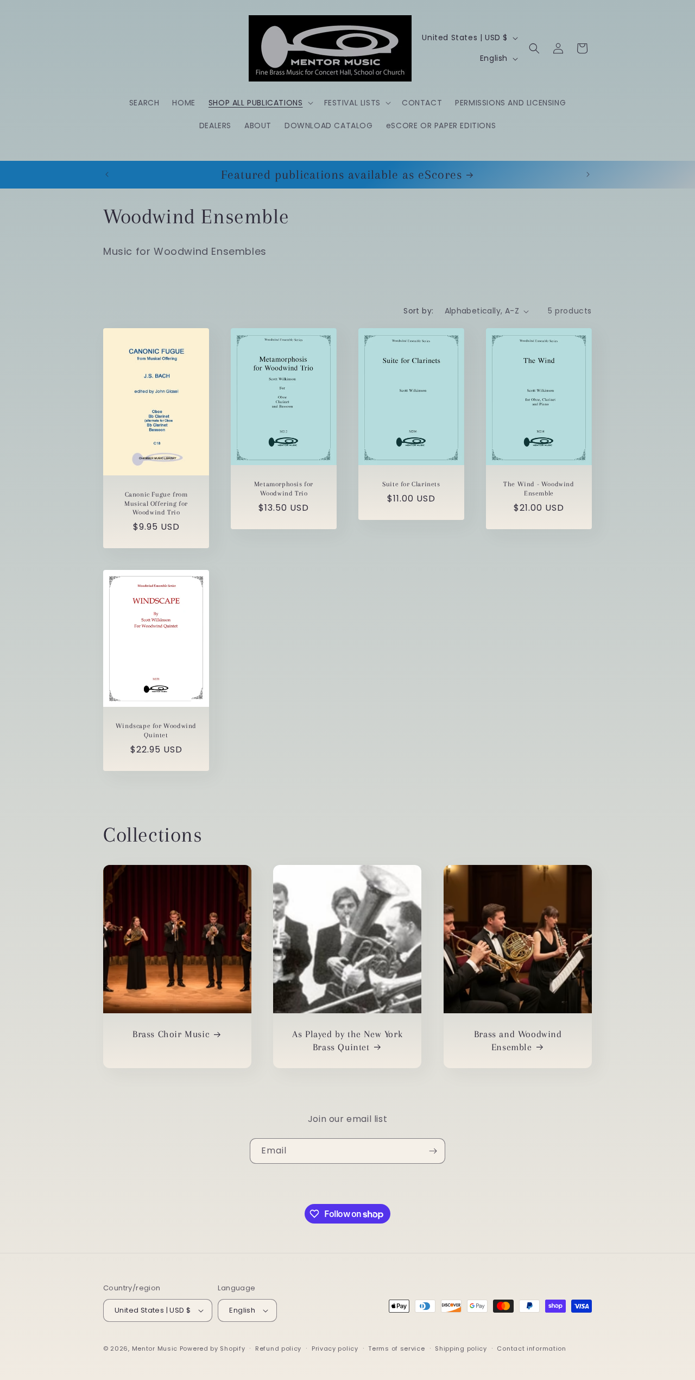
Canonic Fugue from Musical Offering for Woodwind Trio (156, 504)
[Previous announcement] (107, 174)
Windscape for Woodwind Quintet (156, 730)
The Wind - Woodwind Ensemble (538, 488)
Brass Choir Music (171, 1034)
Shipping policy (461, 1348)
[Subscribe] (433, 1151)
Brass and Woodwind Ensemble (517, 1040)
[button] (260, 102)
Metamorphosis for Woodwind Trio (283, 488)
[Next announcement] (588, 174)
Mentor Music (155, 1348)
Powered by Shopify (212, 1348)
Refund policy (278, 1348)
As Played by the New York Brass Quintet (347, 1040)
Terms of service (396, 1348)
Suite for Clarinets (411, 484)
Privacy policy (335, 1348)
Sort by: (418, 310)
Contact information (531, 1348)
